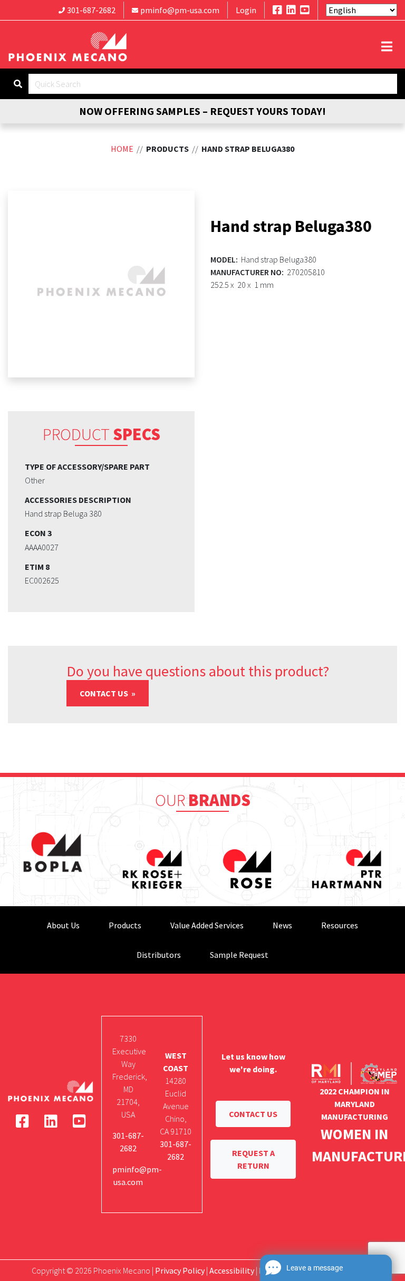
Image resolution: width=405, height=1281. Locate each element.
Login (246, 10)
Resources (339, 925)
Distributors (159, 954)
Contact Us (105, 693)
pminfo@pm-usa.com (179, 10)
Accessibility (231, 1270)
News (282, 925)
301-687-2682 (91, 10)
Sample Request (239, 954)
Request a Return (253, 1159)
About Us (63, 925)
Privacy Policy (180, 1270)
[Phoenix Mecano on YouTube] (305, 9)
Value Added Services (207, 925)
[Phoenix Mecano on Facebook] (277, 9)
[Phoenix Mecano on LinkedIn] (291, 9)
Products (125, 925)
